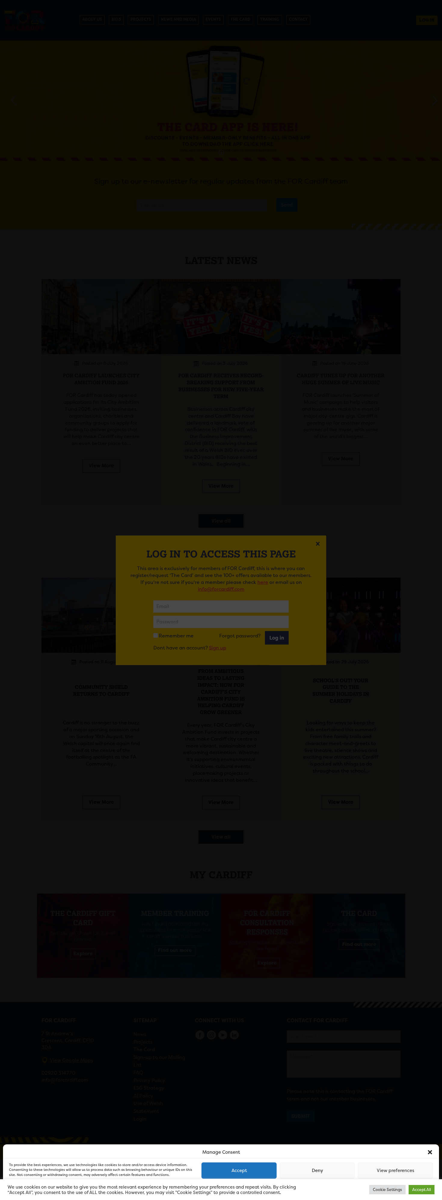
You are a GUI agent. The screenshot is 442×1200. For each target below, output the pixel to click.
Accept (239, 1170)
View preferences (395, 1170)
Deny (317, 1170)
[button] (430, 1152)
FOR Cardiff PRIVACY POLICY (32, 1189)
